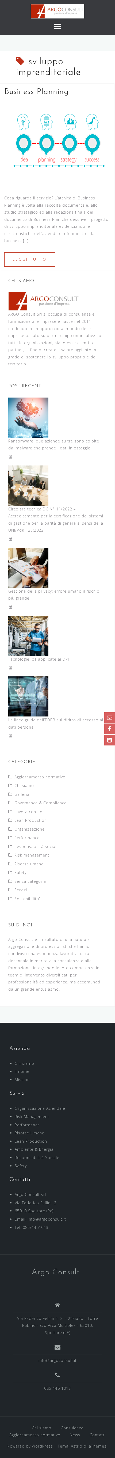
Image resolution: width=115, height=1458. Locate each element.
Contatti (98, 1434)
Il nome (22, 1071)
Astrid (76, 1446)
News (75, 1434)
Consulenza (72, 1427)
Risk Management (32, 1116)
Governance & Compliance (40, 802)
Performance (27, 837)
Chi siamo (24, 785)
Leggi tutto (30, 259)
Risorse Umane (29, 1132)
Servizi (20, 889)
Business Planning (36, 92)
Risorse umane (29, 863)
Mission (22, 1079)
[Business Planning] (57, 143)
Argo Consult (56, 1272)
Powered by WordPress (30, 1446)
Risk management (31, 855)
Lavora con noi (29, 811)
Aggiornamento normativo (40, 776)
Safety (20, 872)
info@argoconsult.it (58, 1360)
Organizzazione (29, 829)
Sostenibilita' (27, 898)
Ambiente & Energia (34, 1149)
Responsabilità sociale (36, 846)
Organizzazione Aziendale (40, 1108)
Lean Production (30, 820)
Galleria (21, 794)
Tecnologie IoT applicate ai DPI (38, 659)
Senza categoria (30, 881)
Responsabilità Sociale (37, 1157)
